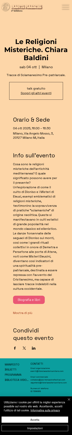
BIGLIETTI (10, 369)
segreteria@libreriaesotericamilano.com (49, 382)
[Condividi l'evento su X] (24, 348)
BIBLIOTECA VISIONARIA (17, 380)
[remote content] (36, 300)
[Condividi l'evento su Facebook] (15, 348)
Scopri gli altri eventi (36, 93)
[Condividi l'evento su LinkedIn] (34, 348)
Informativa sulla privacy (45, 410)
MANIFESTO (12, 364)
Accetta (34, 420)
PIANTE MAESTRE (26, 6)
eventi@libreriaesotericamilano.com (47, 371)
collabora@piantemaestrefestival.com (48, 380)
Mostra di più (22, 313)
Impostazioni (35, 428)
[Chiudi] (66, 401)
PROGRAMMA (13, 374)
